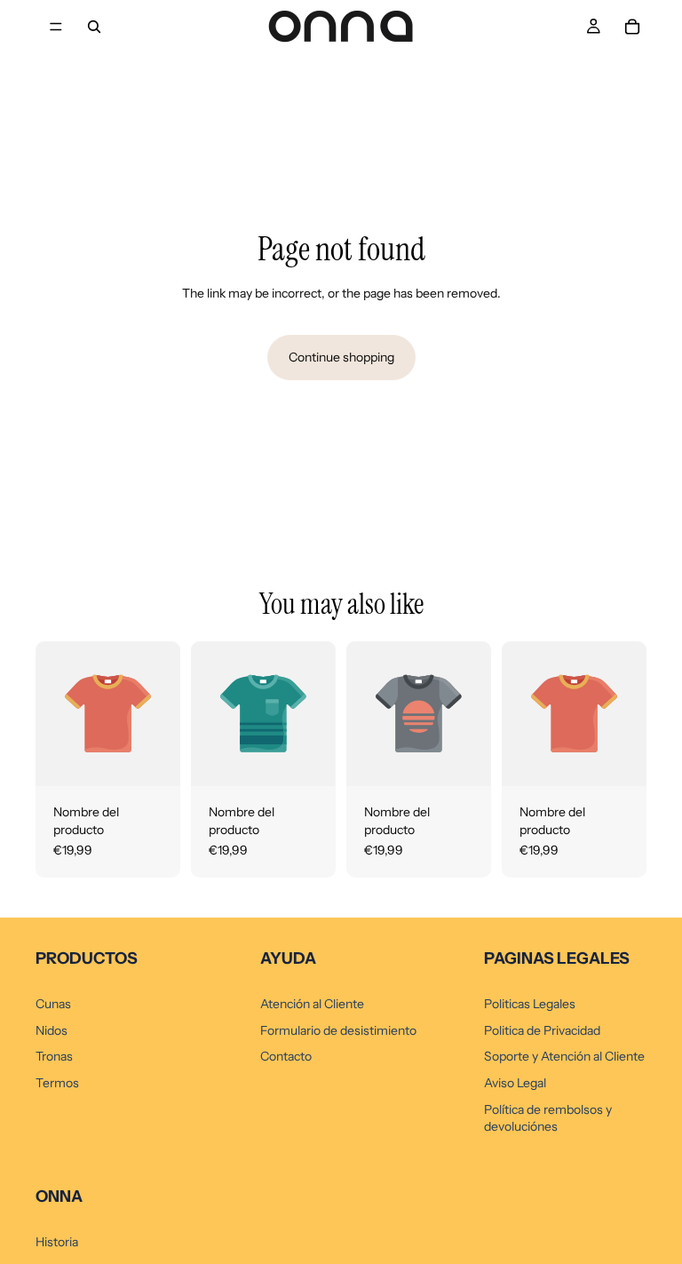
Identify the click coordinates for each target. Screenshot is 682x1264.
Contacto (286, 1056)
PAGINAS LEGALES (557, 958)
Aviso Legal (515, 1083)
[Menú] (56, 26)
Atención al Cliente (312, 1004)
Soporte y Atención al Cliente (564, 1056)
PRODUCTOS (87, 958)
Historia (57, 1242)
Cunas (53, 1004)
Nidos (51, 1030)
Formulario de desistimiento (338, 1030)
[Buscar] (94, 26)
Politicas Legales (529, 1004)
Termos (57, 1083)
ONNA (59, 1196)
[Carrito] (632, 26)
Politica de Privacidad (542, 1030)
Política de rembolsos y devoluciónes (548, 1118)
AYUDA (288, 958)
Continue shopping (341, 357)
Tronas (54, 1056)
